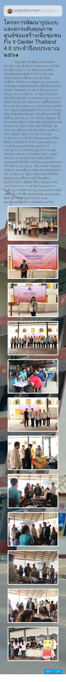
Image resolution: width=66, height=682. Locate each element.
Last (58, 671)
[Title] (33, 223)
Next (49, 671)
